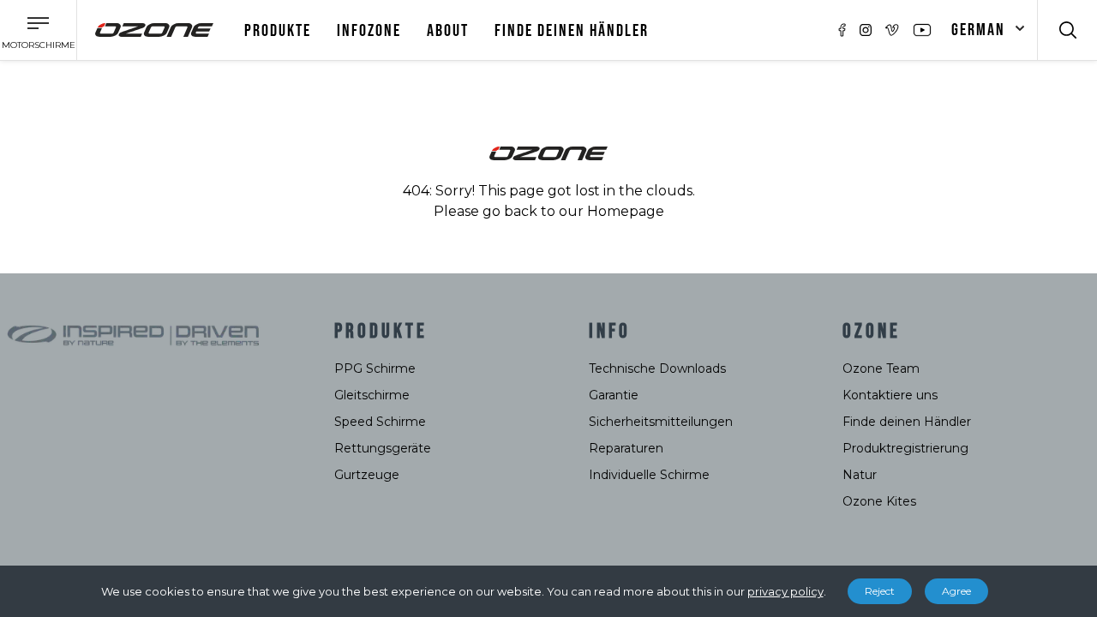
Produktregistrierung (905, 448)
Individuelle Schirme (649, 474)
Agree (956, 590)
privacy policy (785, 591)
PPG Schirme (375, 368)
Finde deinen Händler (572, 31)
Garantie (613, 395)
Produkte (277, 31)
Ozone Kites (879, 501)
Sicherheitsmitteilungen (661, 421)
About (448, 31)
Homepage (625, 211)
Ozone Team (881, 368)
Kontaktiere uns (890, 395)
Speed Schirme (380, 421)
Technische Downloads (657, 368)
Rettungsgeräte (382, 448)
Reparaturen (626, 448)
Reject (880, 590)
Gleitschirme (372, 395)
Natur (859, 474)
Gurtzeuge (366, 474)
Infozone (369, 31)
